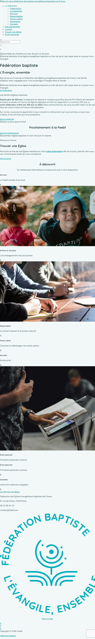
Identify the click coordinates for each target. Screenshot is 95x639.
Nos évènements (12, 26)
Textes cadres (16, 19)
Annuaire (14, 24)
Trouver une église (13, 32)
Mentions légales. (8, 635)
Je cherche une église (10, 492)
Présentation (15, 8)
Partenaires (15, 21)
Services (14, 13)
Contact (8, 29)
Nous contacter (7, 119)
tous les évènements (9, 133)
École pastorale (12, 34)
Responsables (16, 16)
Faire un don (47, 618)
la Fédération (6, 90)
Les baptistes (16, 11)
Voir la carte (5, 158)
